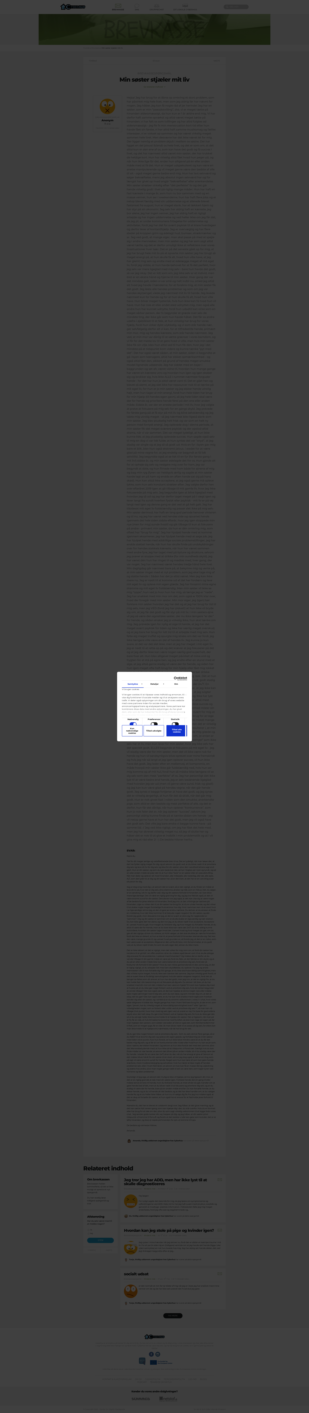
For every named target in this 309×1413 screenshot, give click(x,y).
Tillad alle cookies (177, 730)
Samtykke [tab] (133, 684)
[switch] (154, 724)
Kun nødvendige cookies (132, 730)
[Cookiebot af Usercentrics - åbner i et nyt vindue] (176, 678)
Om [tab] (176, 684)
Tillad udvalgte (153, 731)
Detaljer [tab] (154, 684)
